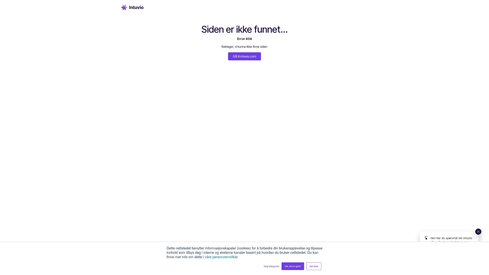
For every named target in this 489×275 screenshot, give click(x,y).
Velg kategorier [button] (271, 266)
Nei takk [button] (314, 266)
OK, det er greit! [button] (293, 266)
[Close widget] (478, 232)
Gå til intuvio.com (244, 56)
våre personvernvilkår (221, 256)
